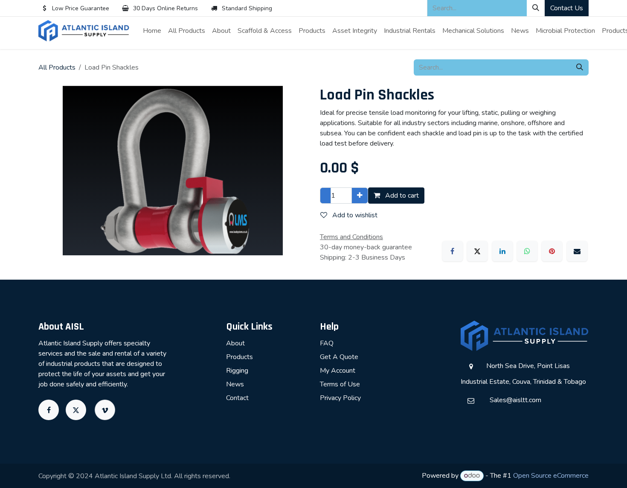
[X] (477, 251)
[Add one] (359, 195)
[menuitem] (152, 30)
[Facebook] (452, 251)
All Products (56, 67)
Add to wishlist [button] (354, 215)
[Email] (577, 251)
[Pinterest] (552, 251)
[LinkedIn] (502, 251)
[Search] (536, 8)
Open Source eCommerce (551, 475)
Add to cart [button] (401, 195)
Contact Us (566, 8)
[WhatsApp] (527, 251)
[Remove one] (325, 195)
